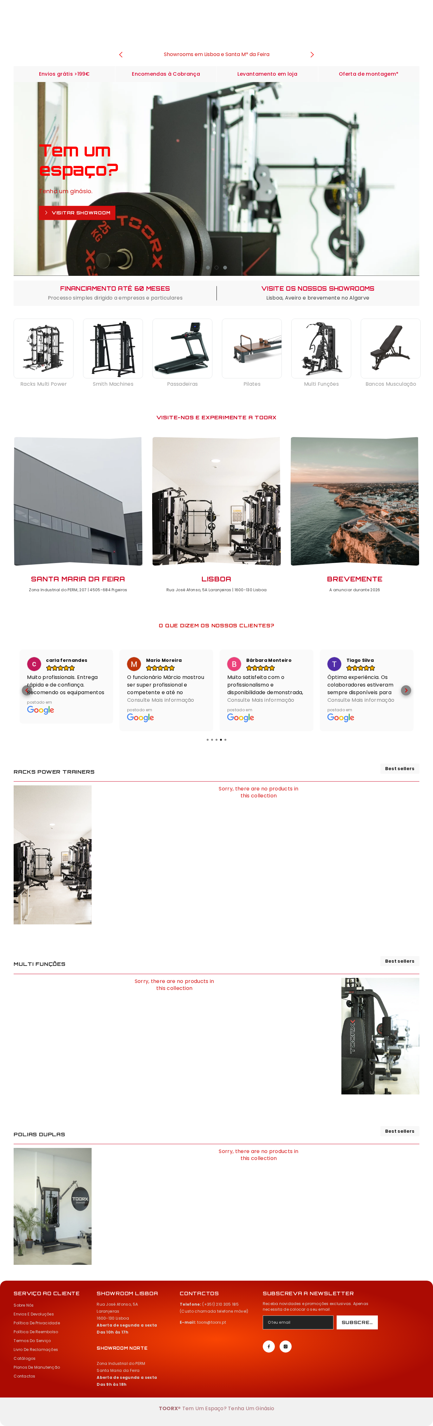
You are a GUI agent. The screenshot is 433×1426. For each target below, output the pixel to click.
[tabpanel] (216, 179)
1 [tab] (208, 267)
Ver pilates (70, 219)
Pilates (252, 384)
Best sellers (400, 768)
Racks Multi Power (43, 384)
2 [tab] (216, 267)
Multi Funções (321, 384)
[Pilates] (251, 348)
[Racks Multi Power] (43, 348)
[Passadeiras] (182, 348)
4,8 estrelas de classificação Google (216, 54)
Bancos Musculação (390, 384)
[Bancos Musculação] (390, 348)
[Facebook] (269, 1346)
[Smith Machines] (113, 348)
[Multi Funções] (321, 348)
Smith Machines (113, 384)
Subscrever (360, 1322)
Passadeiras (182, 384)
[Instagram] (286, 1346)
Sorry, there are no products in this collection (258, 792)
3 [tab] (225, 267)
